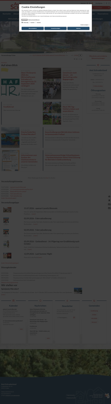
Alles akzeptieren (33, 28)
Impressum (24, 19)
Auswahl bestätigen (55, 28)
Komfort (32, 22)
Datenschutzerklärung (33, 19)
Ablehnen (78, 28)
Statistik (39, 22)
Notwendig (26, 22)
